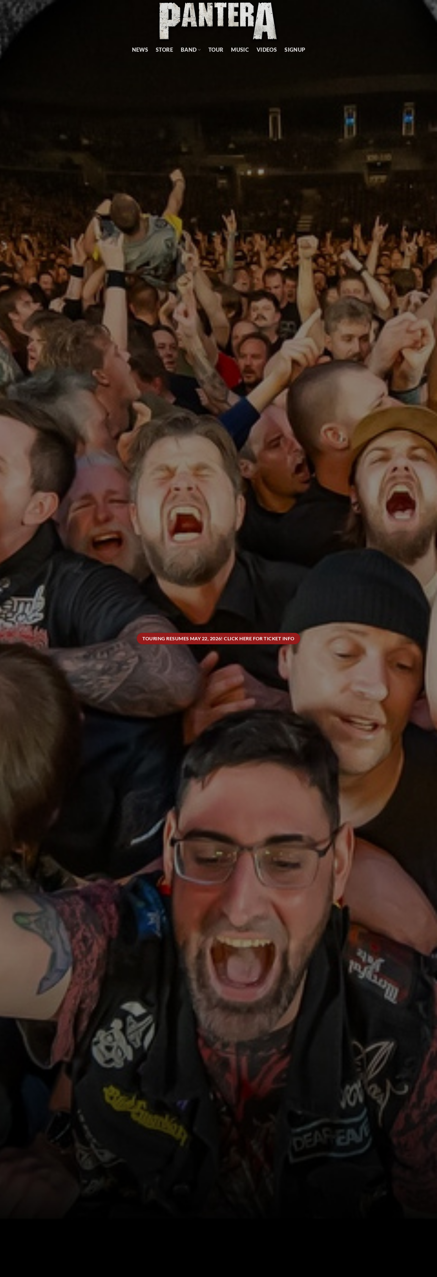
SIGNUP (294, 50)
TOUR (215, 50)
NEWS (140, 50)
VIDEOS (267, 50)
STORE (164, 50)
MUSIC (240, 50)
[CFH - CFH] (218, 21)
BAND (189, 50)
